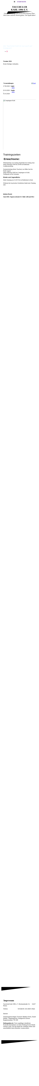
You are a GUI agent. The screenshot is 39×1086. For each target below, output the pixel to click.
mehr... (5, 977)
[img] (19, 23)
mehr (13, 88)
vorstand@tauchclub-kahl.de (11, 1010)
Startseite (21, 1)
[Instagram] (7, 51)
